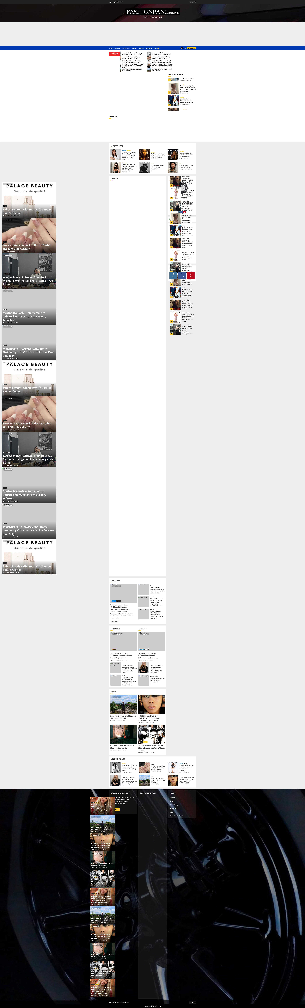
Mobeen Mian (114, 750)
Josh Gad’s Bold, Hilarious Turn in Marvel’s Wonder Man (187, 252)
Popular (128, 663)
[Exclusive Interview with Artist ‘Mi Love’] (144, 154)
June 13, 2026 (148, 722)
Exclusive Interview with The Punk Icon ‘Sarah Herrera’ (186, 155)
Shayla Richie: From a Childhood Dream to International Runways (119, 607)
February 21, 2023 (14, 215)
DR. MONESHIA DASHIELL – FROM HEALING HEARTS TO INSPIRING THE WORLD (129, 668)
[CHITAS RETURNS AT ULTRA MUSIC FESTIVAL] (144, 167)
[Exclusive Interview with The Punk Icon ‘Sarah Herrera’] (173, 154)
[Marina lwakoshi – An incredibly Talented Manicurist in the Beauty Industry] (29, 307)
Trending (185, 90)
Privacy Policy (125, 1002)
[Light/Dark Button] (182, 48)
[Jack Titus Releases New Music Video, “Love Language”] (173, 107)
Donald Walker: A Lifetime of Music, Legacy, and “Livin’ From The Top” (151, 748)
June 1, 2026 (153, 684)
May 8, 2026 (126, 159)
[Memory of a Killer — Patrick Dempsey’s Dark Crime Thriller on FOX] (175, 202)
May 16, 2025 (183, 158)
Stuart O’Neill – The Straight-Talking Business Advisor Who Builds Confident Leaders (156, 602)
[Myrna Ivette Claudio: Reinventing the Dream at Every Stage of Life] (123, 641)
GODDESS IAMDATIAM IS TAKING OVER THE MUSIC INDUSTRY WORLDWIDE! (149, 718)
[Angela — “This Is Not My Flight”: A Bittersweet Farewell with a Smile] (173, 82)
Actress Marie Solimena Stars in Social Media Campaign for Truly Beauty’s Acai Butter (28, 280)
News (156, 48)
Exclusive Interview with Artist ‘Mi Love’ (157, 155)
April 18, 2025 (13, 287)
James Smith (6, 215)
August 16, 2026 (121, 611)
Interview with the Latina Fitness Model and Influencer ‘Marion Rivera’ (129, 167)
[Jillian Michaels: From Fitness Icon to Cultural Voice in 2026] (143, 589)
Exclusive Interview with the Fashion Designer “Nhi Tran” (186, 167)
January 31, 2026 (186, 256)
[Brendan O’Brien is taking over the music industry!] (123, 704)
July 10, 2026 (126, 784)
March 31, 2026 (149, 752)
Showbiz (117, 48)
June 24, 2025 (183, 87)
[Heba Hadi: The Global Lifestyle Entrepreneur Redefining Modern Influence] (143, 614)
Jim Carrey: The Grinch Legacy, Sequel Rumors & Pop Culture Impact (129, 680)
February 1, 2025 (155, 171)
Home (110, 48)
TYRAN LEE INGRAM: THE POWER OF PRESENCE (157, 680)
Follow (192, 48)
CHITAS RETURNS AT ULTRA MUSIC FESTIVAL (158, 167)
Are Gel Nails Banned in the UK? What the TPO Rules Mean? (27, 246)
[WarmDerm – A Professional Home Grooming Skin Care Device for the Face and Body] (29, 342)
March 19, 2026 (154, 593)
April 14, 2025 (126, 171)
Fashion (134, 48)
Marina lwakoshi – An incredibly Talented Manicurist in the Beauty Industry (24, 316)
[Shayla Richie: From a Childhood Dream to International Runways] (123, 593)
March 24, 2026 (102, 813)
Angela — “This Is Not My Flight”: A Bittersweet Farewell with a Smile (187, 82)
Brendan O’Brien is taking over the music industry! (123, 717)
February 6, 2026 (127, 685)
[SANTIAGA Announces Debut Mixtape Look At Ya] (123, 734)
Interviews (125, 48)
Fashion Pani (158, 1006)
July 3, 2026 (120, 720)
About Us (111, 1002)
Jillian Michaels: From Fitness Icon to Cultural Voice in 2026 (157, 589)
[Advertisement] (152, 34)
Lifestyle (149, 48)
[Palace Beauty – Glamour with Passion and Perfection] (29, 200)
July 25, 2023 (13, 322)
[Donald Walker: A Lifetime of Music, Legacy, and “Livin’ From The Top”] (151, 734)
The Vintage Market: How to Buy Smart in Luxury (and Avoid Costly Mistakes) (129, 154)
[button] (185, 48)
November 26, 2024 (184, 171)
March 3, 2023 (14, 358)
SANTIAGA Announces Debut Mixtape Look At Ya (122, 747)
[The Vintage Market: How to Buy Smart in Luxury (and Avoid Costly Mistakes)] (115, 154)
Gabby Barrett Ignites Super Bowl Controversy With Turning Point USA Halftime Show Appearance (187, 243)
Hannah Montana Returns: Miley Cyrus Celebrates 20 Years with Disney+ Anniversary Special (101, 808)
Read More (114, 621)
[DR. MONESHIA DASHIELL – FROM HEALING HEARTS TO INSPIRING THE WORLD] (115, 667)
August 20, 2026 (121, 660)
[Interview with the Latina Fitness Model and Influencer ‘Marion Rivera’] (115, 167)
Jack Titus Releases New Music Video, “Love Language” (188, 107)
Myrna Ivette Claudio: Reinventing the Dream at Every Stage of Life (121, 655)
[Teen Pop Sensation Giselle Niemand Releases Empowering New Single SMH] (143, 667)
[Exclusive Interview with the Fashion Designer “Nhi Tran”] (173, 167)
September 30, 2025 (156, 157)
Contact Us (117, 1002)
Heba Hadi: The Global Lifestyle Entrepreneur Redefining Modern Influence (156, 614)
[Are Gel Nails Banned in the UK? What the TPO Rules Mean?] (29, 235)
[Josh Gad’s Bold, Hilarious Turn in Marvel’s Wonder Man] (175, 252)
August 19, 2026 (14, 251)
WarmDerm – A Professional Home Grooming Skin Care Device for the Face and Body (28, 352)
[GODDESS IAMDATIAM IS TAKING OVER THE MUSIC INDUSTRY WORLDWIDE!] (151, 704)
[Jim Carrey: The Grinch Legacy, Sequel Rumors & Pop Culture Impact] (115, 680)
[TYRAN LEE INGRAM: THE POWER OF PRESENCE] (143, 680)
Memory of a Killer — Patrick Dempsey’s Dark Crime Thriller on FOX (187, 203)
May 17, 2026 (121, 750)
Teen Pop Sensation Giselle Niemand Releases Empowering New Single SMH (129, 780)
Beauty (141, 48)
